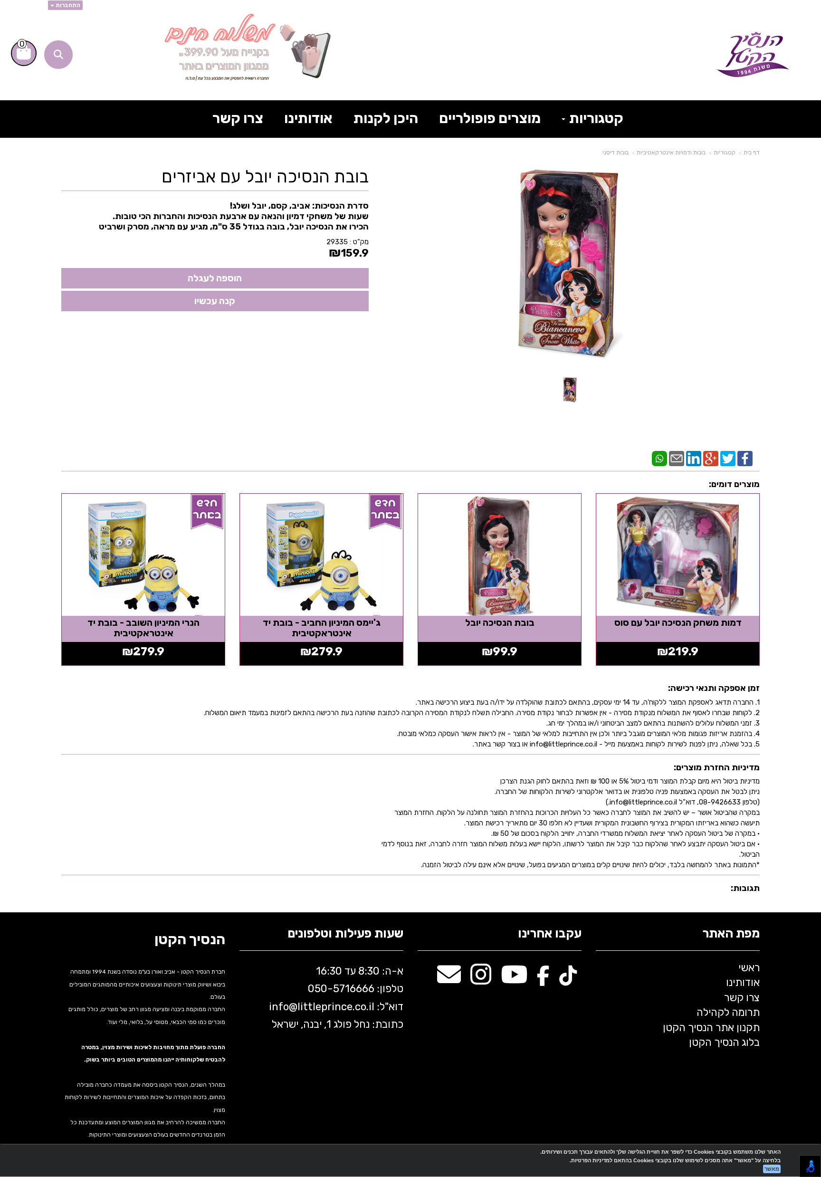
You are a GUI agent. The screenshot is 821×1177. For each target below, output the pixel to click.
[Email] (676, 458)
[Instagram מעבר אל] (480, 979)
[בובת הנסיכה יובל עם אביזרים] (570, 389)
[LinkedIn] (693, 458)
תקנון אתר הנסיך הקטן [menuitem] (711, 1027)
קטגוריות (724, 152)
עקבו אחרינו (550, 934)
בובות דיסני (615, 152)
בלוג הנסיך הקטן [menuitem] (724, 1042)
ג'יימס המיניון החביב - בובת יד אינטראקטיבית (322, 628)
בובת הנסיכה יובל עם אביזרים (265, 176)
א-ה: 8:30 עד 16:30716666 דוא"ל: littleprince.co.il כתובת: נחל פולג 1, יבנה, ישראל (335, 998)
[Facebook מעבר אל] (543, 979)
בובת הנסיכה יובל (500, 622)
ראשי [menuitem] (749, 967)
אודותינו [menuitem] (308, 118)
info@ (283, 1006)
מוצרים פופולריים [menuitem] (490, 118)
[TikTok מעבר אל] (568, 979)
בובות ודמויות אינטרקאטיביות (671, 152)
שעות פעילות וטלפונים (345, 934)
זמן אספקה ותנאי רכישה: (714, 688)
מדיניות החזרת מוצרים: (717, 767)
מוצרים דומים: (734, 484)
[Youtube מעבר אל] (514, 979)
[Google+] (710, 458)
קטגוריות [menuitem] (594, 118)
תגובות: (745, 888)
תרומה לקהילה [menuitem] (728, 1012)
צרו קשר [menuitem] (237, 118)
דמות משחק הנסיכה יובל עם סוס (678, 622)
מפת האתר (731, 934)
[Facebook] (745, 458)
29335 (337, 242)
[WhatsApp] (659, 458)
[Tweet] (727, 458)
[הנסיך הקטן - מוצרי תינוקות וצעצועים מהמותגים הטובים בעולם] (752, 54)
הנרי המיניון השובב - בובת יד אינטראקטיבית (143, 628)
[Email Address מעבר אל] (449, 979)
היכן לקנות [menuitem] (385, 118)
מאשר (771, 1169)
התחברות (67, 5)
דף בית (752, 152)
